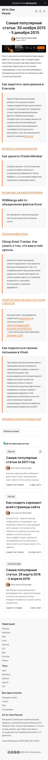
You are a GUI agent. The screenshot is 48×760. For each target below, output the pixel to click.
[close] (45, 3)
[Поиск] (40, 11)
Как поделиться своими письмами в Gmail (21, 418)
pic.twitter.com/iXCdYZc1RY (19, 328)
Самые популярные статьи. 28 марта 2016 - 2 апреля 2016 (23, 574)
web (4, 670)
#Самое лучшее (11, 431)
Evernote (29, 136)
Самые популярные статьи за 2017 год (21, 460)
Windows (6, 632)
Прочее (11, 451)
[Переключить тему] (36, 11)
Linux (4, 640)
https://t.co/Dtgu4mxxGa (18, 325)
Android (5, 644)
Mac (4, 636)
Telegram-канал (9, 697)
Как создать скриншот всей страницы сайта (24, 504)
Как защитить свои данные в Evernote (19, 148)
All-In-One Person (33, 752)
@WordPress (25, 318)
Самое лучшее (14, 564)
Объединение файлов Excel (15, 233)
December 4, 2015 (15, 335)
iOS (3, 648)
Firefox (5, 660)
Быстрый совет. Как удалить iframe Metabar (22, 192)
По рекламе (7, 709)
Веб (4, 652)
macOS (5, 682)
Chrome (5, 656)
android (5, 678)
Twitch (5, 701)
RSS (4, 705)
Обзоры (5, 628)
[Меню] (44, 11)
